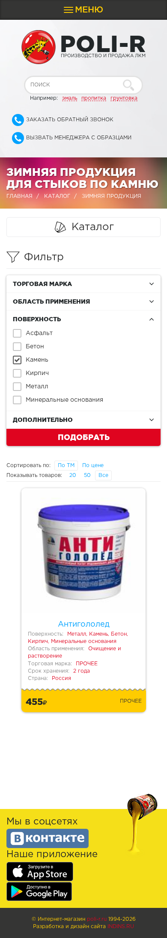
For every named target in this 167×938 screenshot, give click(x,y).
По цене (93, 465)
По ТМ (66, 465)
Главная (19, 196)
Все (103, 475)
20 (72, 475)
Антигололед (84, 624)
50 (87, 475)
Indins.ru (120, 926)
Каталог (57, 196)
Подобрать (84, 437)
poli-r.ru (97, 919)
